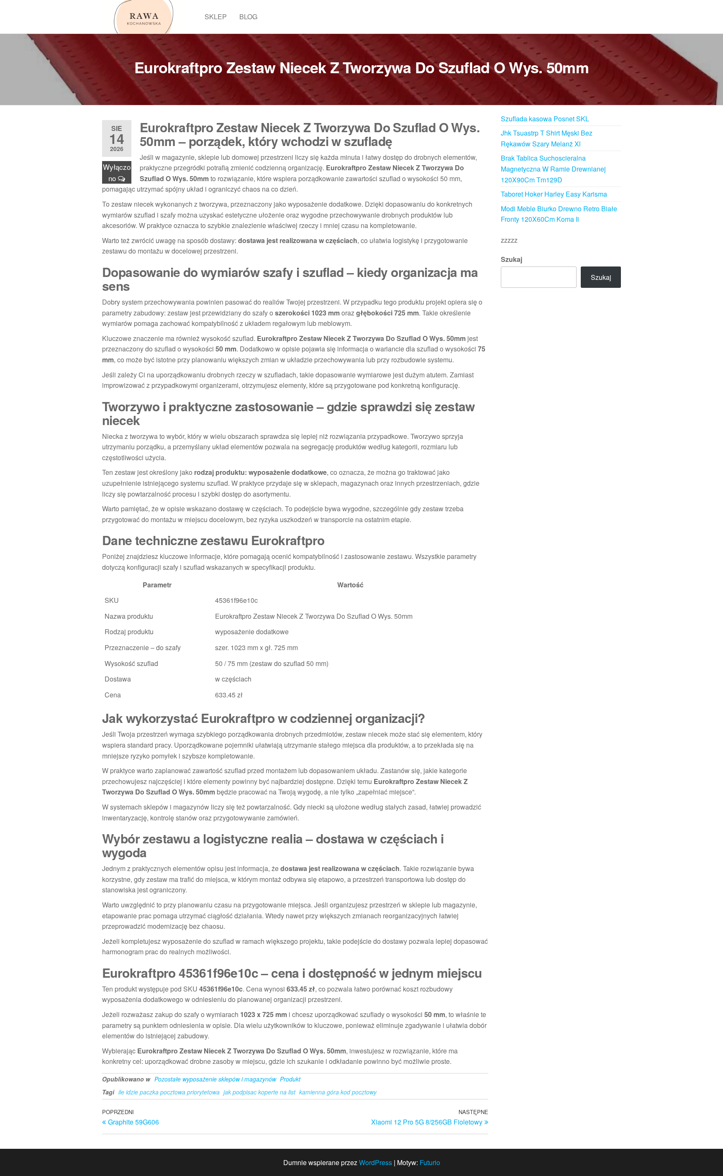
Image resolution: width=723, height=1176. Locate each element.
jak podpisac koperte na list (259, 1092)
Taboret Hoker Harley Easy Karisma (554, 194)
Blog (248, 16)
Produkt (290, 1079)
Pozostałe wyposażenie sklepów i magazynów (215, 1079)
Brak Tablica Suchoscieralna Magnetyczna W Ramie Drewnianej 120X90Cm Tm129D (553, 168)
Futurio (430, 1162)
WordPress (375, 1162)
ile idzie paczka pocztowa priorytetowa (169, 1092)
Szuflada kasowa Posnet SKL (545, 118)
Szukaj (511, 259)
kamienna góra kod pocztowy (338, 1092)
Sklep (216, 16)
